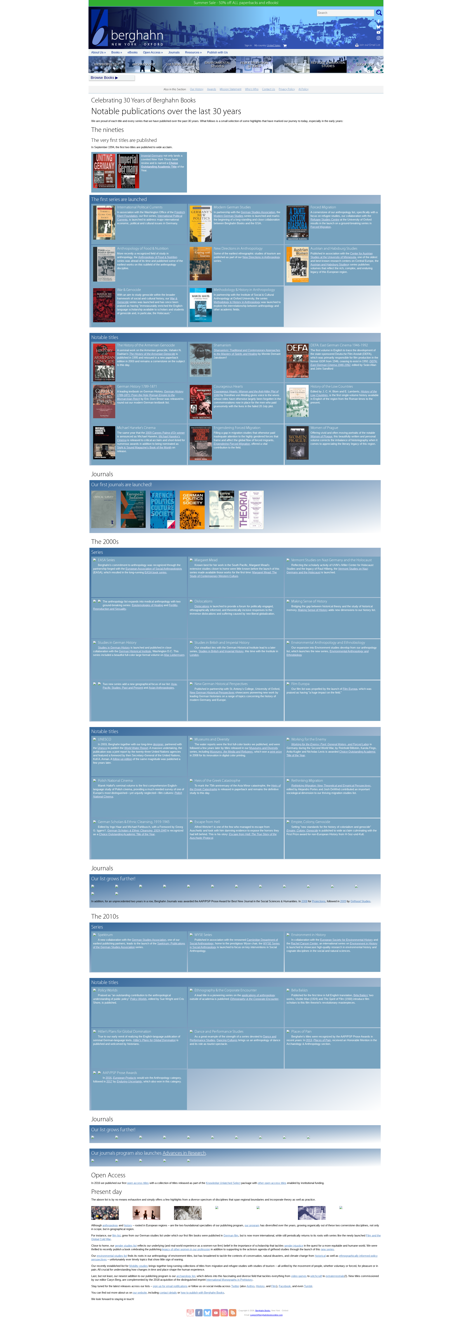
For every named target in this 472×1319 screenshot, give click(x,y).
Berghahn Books (262, 1310)
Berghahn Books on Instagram (224, 1312)
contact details (168, 1292)
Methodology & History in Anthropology (237, 302)
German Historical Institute (135, 651)
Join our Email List (369, 45)
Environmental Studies (217, 64)
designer (158, 744)
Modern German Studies (228, 215)
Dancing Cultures (227, 1040)
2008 (304, 901)
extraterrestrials (335, 1276)
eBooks (133, 52)
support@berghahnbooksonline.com (266, 1315)
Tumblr (308, 1286)
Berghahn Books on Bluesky (208, 1312)
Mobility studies (138, 1265)
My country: (267, 45)
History (291, 64)
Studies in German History (114, 647)
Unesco (102, 748)
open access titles (138, 1183)
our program (252, 1225)
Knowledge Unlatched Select (223, 1183)
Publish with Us (217, 52)
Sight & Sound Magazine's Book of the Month (144, 447)
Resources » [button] (193, 52)
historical (320, 1255)
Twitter (235, 1286)
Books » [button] (116, 52)
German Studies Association (258, 212)
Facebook (285, 1286)
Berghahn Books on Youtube (216, 1312)
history (128, 1225)
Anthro (250, 1286)
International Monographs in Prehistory (229, 1279)
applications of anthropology (258, 995)
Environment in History (363, 943)
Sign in (248, 45)
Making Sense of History (313, 610)
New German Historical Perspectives (212, 692)
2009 (343, 901)
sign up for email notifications (170, 1286)
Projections (318, 901)
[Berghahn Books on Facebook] (378, 21)
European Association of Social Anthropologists (154, 568)
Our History (196, 89)
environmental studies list (112, 1255)
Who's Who (251, 89)
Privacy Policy (287, 89)
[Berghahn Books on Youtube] (378, 32)
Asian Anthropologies (161, 687)
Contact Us (268, 89)
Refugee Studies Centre (324, 219)
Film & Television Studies (254, 64)
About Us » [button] (98, 52)
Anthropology (106, 64)
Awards (211, 89)
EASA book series (155, 572)
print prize (276, 751)
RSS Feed (232, 1312)
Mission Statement (230, 89)
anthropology (110, 1225)
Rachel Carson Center (304, 943)
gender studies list (126, 1245)
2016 (109, 1077)
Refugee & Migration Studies (328, 64)
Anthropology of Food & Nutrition (157, 257)
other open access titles (272, 1183)
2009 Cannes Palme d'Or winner (165, 432)
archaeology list (185, 1276)
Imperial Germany (152, 155)
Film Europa (350, 688)
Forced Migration (320, 226)
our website (140, 1292)
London (194, 654)
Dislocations (202, 606)
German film (230, 1235)
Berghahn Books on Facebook (199, 1312)
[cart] (285, 45)
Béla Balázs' (360, 995)
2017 (109, 1081)
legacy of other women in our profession (186, 1249)
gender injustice (293, 1245)
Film (273, 1286)
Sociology (365, 64)
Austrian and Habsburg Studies (329, 264)
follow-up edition (122, 759)
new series (327, 1249)
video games (299, 1276)
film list (116, 1235)
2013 (309, 1040)
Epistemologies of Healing (147, 605)
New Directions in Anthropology (261, 257)
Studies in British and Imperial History (221, 651)
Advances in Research (184, 1153)
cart (285, 46)
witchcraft (316, 1276)
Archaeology (143, 64)
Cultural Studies (180, 64)
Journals (174, 52)
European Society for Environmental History (346, 939)
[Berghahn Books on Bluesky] (378, 27)
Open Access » (153, 52)
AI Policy (303, 89)
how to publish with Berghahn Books (202, 1292)
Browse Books (102, 78)
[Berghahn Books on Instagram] (378, 38)
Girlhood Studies (360, 901)
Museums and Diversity (263, 748)
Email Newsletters (190, 1312)
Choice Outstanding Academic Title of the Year (127, 834)
